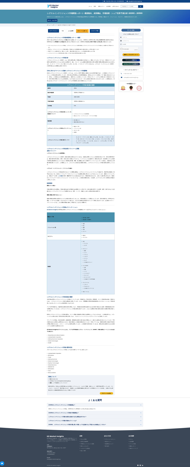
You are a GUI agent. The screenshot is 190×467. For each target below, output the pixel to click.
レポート (54, 25)
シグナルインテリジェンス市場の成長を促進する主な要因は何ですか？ (67, 417)
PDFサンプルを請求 (82, 30)
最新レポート (101, 6)
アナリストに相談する (131, 60)
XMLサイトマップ (134, 448)
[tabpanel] (81, 215)
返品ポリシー (108, 441)
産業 (95, 6)
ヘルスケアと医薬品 (85, 448)
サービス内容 (133, 444)
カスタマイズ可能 (94, 30)
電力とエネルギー (85, 446)
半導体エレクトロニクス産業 (87, 444)
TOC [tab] (63, 30)
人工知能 (60, 176)
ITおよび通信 (84, 439)
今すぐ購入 (132, 30)
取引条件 (107, 446)
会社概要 (108, 6)
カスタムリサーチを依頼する (131, 64)
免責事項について (109, 444)
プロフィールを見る (106, 393)
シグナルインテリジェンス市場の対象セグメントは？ (62, 421)
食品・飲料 (83, 450)
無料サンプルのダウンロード (131, 54)
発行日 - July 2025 (52, 20)
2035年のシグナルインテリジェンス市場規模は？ (61, 405)
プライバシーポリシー (110, 439)
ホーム (90, 6)
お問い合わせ (115, 6)
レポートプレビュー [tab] (54, 30)
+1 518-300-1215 (127, 73)
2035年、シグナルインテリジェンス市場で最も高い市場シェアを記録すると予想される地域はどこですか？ (77, 424)
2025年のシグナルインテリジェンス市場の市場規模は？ (63, 413)
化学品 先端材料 (84, 441)
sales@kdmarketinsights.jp (135, 1)
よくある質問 (70, 30)
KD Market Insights (52, 209)
